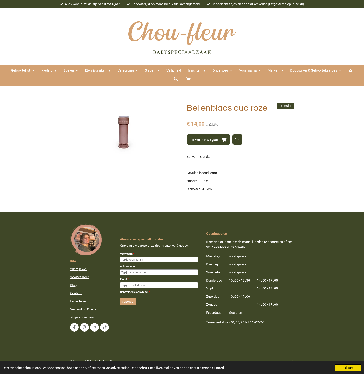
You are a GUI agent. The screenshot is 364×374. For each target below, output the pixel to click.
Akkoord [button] (348, 367)
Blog (73, 285)
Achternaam (128, 266)
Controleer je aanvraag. (135, 291)
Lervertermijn (79, 301)
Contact (76, 293)
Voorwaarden (79, 277)
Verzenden (128, 301)
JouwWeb (288, 361)
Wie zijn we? (78, 269)
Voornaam (127, 253)
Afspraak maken (82, 317)
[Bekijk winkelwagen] (188, 79)
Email (124, 279)
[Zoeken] (176, 79)
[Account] (350, 70)
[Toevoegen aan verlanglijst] (237, 139)
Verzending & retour (84, 309)
